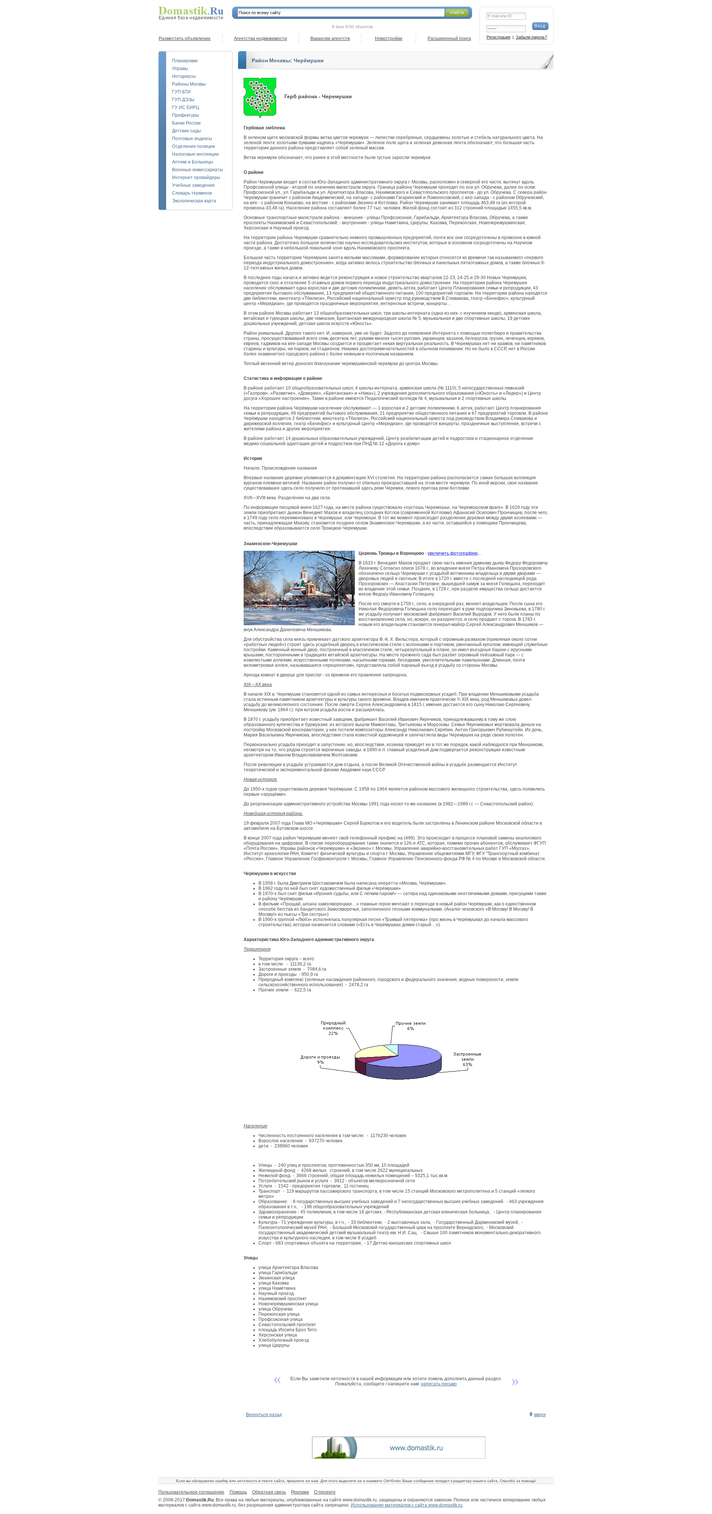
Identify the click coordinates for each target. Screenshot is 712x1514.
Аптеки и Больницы (192, 162)
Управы (180, 68)
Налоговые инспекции (195, 154)
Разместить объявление (185, 38)
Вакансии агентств (330, 38)
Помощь (238, 1492)
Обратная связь (269, 1492)
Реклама (300, 1492)
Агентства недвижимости (260, 38)
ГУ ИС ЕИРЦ (185, 107)
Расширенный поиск (449, 38)
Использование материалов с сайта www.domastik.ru (406, 1505)
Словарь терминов (192, 193)
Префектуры (185, 115)
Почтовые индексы (192, 138)
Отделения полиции (193, 146)
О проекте (325, 1492)
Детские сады (186, 130)
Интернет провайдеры (196, 177)
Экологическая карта (194, 200)
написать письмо (439, 1384)
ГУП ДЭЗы (183, 99)
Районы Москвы (189, 84)
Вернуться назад (264, 1414)
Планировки (185, 60)
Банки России (186, 123)
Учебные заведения (193, 185)
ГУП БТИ (181, 92)
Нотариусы (184, 76)
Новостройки (388, 38)
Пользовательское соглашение (191, 1492)
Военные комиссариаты (197, 169)
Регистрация (498, 37)
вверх (540, 1414)
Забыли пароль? (531, 37)
